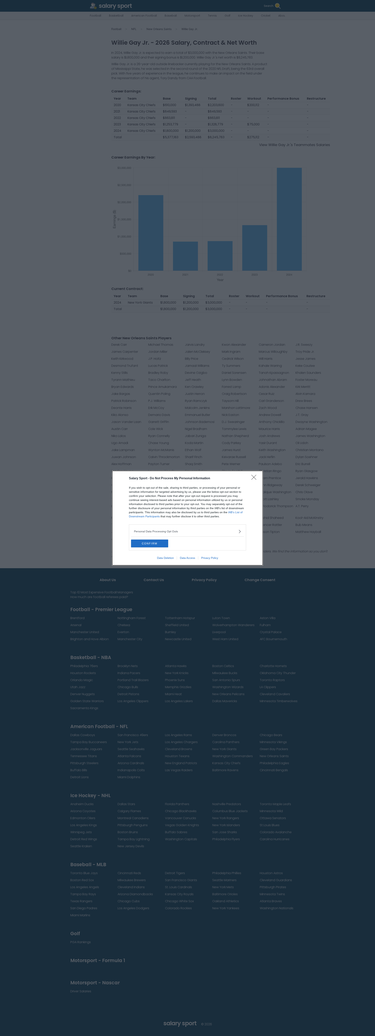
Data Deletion (165, 557)
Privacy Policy (209, 557)
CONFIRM (149, 543)
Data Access (187, 557)
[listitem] (187, 531)
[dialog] (187, 518)
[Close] (255, 478)
